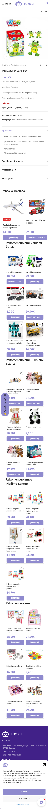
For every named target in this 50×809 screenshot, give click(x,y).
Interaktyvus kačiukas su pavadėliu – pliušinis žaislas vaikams (15, 391)
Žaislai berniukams (18, 65)
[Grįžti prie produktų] (43, 65)
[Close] (5, 395)
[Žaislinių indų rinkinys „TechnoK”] (34, 655)
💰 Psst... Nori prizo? (5, 406)
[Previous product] (40, 65)
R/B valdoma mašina (14, 272)
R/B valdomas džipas (33, 305)
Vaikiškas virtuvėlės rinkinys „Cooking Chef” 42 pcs (15, 630)
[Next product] (46, 65)
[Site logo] (25, 4)
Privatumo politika (23, 804)
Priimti (24, 792)
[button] (44, 764)
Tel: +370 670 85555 (11, 751)
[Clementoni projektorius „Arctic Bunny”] (34, 451)
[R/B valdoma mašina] (15, 261)
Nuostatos (24, 799)
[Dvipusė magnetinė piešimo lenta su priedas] (15, 498)
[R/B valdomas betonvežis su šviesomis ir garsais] (34, 330)
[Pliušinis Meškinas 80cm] (34, 378)
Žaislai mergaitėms (35, 120)
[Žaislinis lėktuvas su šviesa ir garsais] (13, 207)
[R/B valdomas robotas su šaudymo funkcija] (15, 330)
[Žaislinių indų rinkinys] (15, 655)
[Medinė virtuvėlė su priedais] (34, 617)
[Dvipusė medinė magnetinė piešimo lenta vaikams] (15, 535)
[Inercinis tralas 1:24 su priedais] (36, 207)
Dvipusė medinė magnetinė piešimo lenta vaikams (13, 548)
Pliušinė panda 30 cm (33, 427)
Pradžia (5, 65)
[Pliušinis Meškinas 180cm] (15, 451)
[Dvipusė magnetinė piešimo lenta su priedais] (34, 498)
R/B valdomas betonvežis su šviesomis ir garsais (33, 343)
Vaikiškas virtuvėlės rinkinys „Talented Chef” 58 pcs (34, 703)
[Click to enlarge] (7, 56)
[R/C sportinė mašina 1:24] (15, 294)
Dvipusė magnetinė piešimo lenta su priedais (32, 511)
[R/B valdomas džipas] (34, 294)
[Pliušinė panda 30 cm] (34, 416)
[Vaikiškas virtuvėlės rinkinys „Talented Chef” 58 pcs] (34, 690)
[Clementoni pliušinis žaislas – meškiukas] (15, 416)
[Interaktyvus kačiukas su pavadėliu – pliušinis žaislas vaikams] (15, 378)
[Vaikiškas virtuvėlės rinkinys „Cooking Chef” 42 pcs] (15, 617)
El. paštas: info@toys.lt (12, 755)
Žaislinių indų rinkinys (14, 666)
